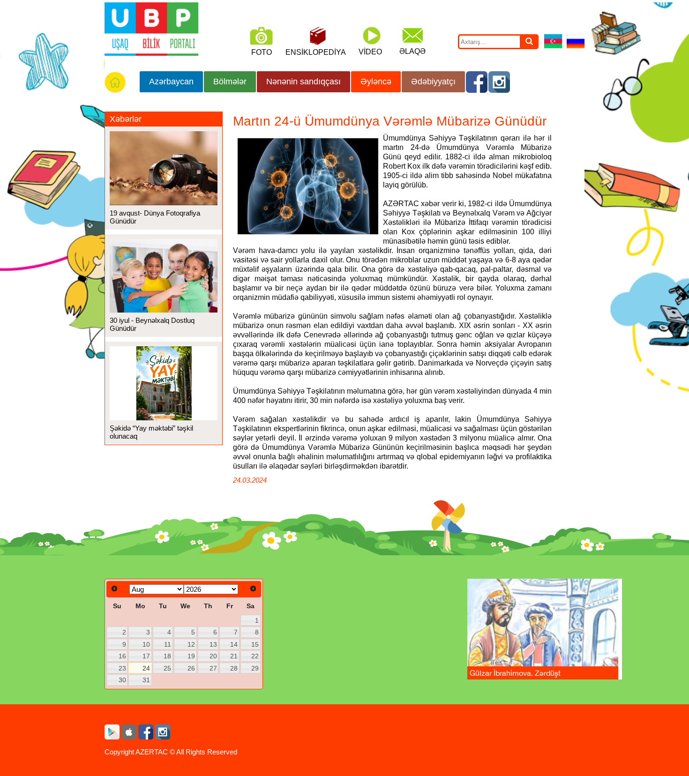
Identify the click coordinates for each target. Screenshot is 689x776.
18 (167, 656)
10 (146, 644)
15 (255, 644)
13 (213, 644)
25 (167, 668)
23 (122, 668)
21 (234, 656)
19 (191, 656)
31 (146, 680)
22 (255, 656)
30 (122, 680)
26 (191, 668)
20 (213, 656)
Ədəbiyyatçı (433, 81)
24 (146, 668)
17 (146, 656)
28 (234, 668)
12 (191, 644)
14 (234, 644)
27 (213, 668)
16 (122, 656)
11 (167, 644)
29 (255, 668)
